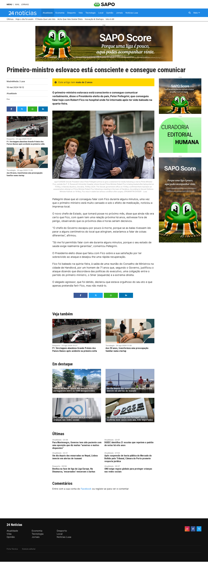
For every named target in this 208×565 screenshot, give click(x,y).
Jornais (25, 4)
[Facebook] (193, 528)
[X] (199, 528)
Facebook (86, 488)
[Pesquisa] (189, 13)
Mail (17, 4)
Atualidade (12, 93)
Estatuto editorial (28, 549)
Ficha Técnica (12, 549)
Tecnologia (11, 170)
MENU (9, 4)
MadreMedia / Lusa (16, 81)
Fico (8, 99)
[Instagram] (187, 528)
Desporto (10, 139)
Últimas (58, 433)
